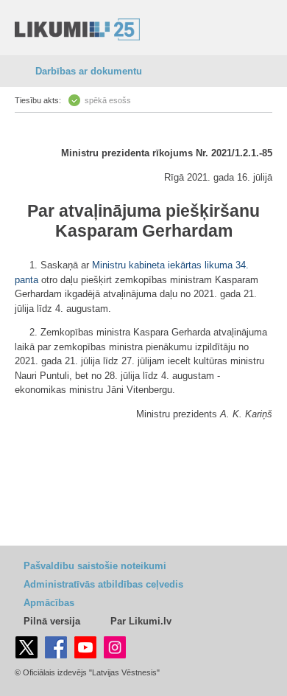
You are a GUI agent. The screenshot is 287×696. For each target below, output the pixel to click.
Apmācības (49, 602)
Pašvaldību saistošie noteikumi (95, 565)
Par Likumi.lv (140, 621)
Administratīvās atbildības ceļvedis (103, 584)
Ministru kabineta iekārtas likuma (162, 265)
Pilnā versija (52, 621)
